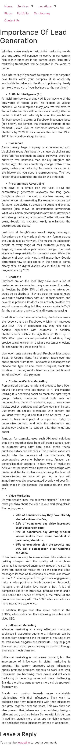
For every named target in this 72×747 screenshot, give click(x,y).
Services (23, 6)
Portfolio (23, 13)
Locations (45, 6)
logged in (23, 742)
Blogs (8, 13)
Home (8, 6)
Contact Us (11, 20)
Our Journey (42, 13)
